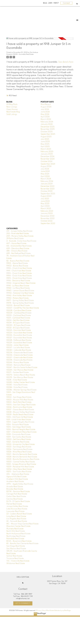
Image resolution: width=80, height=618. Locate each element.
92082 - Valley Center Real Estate (20, 382)
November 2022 (47, 218)
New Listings (11, 107)
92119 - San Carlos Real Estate (18, 437)
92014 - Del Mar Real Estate (17, 320)
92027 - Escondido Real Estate (19, 338)
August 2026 (46, 107)
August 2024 (46, 166)
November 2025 (48, 129)
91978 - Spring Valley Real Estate (20, 303)
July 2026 (45, 109)
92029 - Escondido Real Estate (19, 343)
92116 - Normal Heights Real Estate (20, 429)
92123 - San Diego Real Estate (18, 447)
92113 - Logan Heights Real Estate (20, 422)
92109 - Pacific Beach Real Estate (19, 414)
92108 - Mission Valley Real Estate (20, 412)
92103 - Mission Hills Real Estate (19, 400)
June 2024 (45, 171)
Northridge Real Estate (15, 536)
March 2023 (46, 208)
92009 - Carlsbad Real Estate (18, 313)
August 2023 (46, 196)
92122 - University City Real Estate (20, 444)
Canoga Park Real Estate (16, 494)
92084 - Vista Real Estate (17, 387)
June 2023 (45, 201)
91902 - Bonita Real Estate (17, 266)
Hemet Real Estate (14, 504)
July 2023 (45, 199)
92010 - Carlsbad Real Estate (18, 315)
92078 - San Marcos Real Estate (19, 377)
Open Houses (12, 109)
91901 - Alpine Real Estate (17, 263)
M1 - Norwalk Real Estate (16, 521)
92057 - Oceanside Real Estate (19, 357)
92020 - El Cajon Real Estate (18, 325)
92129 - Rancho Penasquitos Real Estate (22, 459)
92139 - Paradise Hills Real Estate (20, 467)
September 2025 (48, 134)
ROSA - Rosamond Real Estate (19, 541)
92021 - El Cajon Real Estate (18, 328)
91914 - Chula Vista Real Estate (19, 276)
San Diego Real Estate (15, 546)
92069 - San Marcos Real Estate (19, 370)
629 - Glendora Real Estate (17, 248)
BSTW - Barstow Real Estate (18, 491)
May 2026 (45, 114)
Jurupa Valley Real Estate (17, 506)
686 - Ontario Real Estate (16, 251)
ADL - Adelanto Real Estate (17, 474)
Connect (66, 3)
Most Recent (46, 104)
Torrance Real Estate (15, 558)
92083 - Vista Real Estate (17, 385)
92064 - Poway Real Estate (17, 362)
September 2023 (48, 194)
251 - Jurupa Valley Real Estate (19, 231)
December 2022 (47, 216)
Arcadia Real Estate (14, 486)
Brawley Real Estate (14, 489)
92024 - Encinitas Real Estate (18, 330)
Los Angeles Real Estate (16, 519)
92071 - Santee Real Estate (17, 372)
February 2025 (47, 151)
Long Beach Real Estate (16, 516)
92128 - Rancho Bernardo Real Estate (21, 457)
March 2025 (46, 149)
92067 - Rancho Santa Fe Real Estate (21, 367)
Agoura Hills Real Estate (16, 476)
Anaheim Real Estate (15, 481)
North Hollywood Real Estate (18, 534)
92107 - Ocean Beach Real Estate (20, 410)
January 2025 (47, 154)
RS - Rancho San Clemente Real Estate (22, 543)
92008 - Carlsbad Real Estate (18, 310)
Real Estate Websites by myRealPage (59, 610)
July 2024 (45, 169)
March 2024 (46, 179)
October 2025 (46, 132)
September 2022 (48, 223)
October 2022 (46, 221)
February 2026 (47, 122)
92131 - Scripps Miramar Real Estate (21, 464)
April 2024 (45, 176)
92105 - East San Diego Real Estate (21, 405)
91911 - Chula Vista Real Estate (18, 271)
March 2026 (46, 119)
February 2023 (47, 211)
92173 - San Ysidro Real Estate (18, 472)
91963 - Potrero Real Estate (17, 298)
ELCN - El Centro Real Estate (18, 501)
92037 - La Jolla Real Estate (18, 347)
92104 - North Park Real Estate (18, 402)
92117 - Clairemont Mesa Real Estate (21, 432)
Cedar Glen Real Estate (16, 496)
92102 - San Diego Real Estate (19, 397)
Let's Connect (23, 603)
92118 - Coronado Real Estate (18, 434)
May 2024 (45, 174)
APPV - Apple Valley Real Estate (19, 484)
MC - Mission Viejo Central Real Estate (22, 524)
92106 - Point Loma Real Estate (19, 407)
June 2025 (45, 141)
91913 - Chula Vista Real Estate (19, 273)
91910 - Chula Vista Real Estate (19, 268)
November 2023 (47, 189)
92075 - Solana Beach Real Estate (20, 375)
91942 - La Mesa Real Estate (18, 288)
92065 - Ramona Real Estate (18, 365)
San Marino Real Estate (16, 548)
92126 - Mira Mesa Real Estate (19, 452)
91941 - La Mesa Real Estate (17, 286)
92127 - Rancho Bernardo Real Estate (21, 454)
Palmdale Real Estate (15, 539)
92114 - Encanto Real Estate (17, 424)
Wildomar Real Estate (15, 563)
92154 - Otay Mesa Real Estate (19, 469)
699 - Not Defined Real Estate (18, 253)
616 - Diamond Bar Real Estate (19, 246)
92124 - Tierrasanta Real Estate (19, 449)
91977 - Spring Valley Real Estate (20, 300)
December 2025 (47, 127)
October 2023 (46, 191)
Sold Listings (11, 114)
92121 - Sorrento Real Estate (17, 442)
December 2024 (47, 156)
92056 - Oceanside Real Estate (19, 355)
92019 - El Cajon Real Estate (18, 323)
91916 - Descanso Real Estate (18, 281)
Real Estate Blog (13, 112)
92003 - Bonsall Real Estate (18, 305)
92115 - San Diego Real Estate (18, 427)
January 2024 (47, 184)
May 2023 (45, 203)
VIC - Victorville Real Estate (17, 561)
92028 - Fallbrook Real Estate (18, 340)
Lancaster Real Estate (15, 511)
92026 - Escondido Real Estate (19, 335)
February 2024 (47, 181)
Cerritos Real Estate (14, 499)
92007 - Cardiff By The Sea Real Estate (22, 308)
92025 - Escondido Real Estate (23, 54)
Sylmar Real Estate (14, 556)
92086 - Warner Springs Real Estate (21, 390)
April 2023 (45, 206)
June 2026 (45, 112)
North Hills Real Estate (15, 531)
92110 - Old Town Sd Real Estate (19, 417)
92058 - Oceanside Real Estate (19, 360)
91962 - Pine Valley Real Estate (19, 295)
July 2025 (45, 139)
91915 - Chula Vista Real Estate (19, 278)
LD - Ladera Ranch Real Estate (19, 514)
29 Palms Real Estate (15, 238)
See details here (65, 62)
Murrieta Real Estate (15, 529)
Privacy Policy (41, 610)
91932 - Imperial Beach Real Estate (20, 283)
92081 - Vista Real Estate (16, 380)
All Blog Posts (11, 104)
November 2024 (47, 159)
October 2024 (46, 161)
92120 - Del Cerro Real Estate (18, 439)
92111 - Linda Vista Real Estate (18, 419)
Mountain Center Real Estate (18, 526)
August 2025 (46, 137)
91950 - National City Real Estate (20, 293)
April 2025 (45, 146)
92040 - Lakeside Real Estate (18, 350)
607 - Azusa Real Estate (16, 243)
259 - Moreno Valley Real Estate (19, 236)
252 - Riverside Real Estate (17, 233)
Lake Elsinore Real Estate (16, 509)
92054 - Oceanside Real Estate (19, 353)
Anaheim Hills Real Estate (17, 479)
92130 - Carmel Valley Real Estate (20, 462)
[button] (77, 4)
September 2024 (48, 164)
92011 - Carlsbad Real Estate (18, 318)
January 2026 (47, 124)
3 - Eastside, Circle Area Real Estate (21, 241)
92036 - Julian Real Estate (17, 345)
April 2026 (45, 117)
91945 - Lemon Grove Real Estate (20, 291)
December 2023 (47, 186)
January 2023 (47, 213)
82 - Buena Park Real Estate (17, 261)
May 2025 (45, 144)
